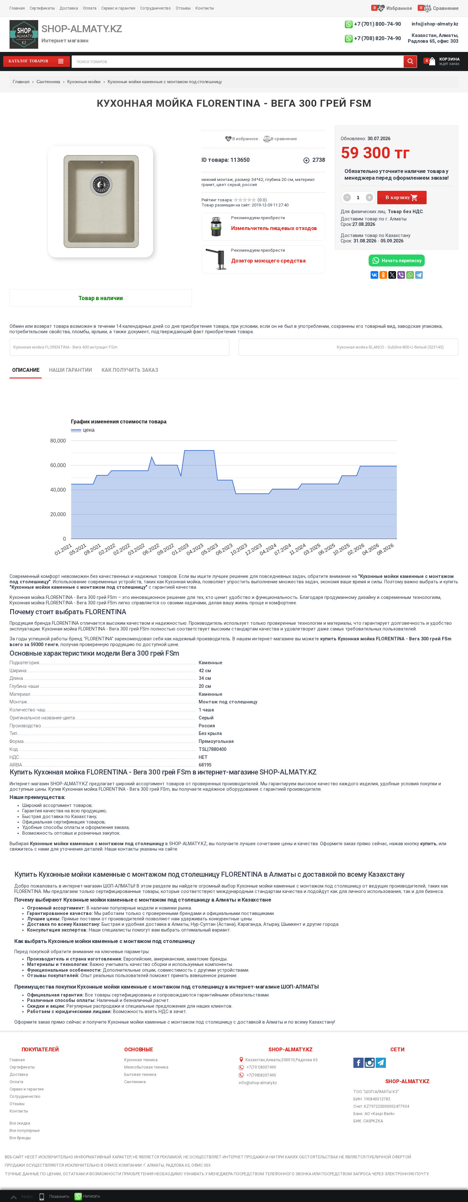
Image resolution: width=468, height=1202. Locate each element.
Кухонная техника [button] (141, 1060)
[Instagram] (370, 1063)
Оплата (89, 8)
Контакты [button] (19, 1111)
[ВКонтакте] (374, 275)
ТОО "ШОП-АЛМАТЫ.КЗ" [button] (376, 1092)
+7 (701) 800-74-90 (377, 24)
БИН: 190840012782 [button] (371, 1099)
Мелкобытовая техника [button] (146, 1067)
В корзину (398, 197)
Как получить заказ (130, 370)
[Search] (410, 61)
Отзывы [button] (17, 1104)
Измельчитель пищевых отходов (274, 228)
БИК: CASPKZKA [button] (368, 1121)
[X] (392, 275)
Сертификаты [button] (22, 1067)
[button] (53, 1196)
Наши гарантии (70, 370)
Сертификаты (42, 8)
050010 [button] (288, 1060)
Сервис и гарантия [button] (27, 1089)
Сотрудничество (155, 8)
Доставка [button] (19, 1074)
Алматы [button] (273, 1060)
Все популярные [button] (24, 1130)
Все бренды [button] (20, 1138)
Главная (17, 8)
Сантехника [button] (135, 1082)
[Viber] (401, 275)
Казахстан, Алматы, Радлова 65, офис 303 (433, 38)
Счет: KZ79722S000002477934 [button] (381, 1106)
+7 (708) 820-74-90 (377, 38)
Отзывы (183, 8)
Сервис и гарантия (118, 8)
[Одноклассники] (383, 275)
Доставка (69, 8)
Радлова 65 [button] (306, 1060)
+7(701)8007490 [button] (260, 1067)
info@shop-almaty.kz (435, 24)
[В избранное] (243, 139)
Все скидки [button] (20, 1123)
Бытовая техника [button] (140, 1074)
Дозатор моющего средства (268, 260)
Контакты (204, 8)
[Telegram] (419, 275)
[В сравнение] (282, 139)
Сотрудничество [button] (25, 1096)
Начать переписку (402, 260)
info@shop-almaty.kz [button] (258, 1083)
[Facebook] (358, 1063)
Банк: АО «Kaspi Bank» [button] (374, 1113)
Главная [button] (17, 1060)
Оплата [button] (16, 1082)
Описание (25, 370)
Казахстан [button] (255, 1060)
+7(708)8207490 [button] (260, 1075)
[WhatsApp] (410, 275)
